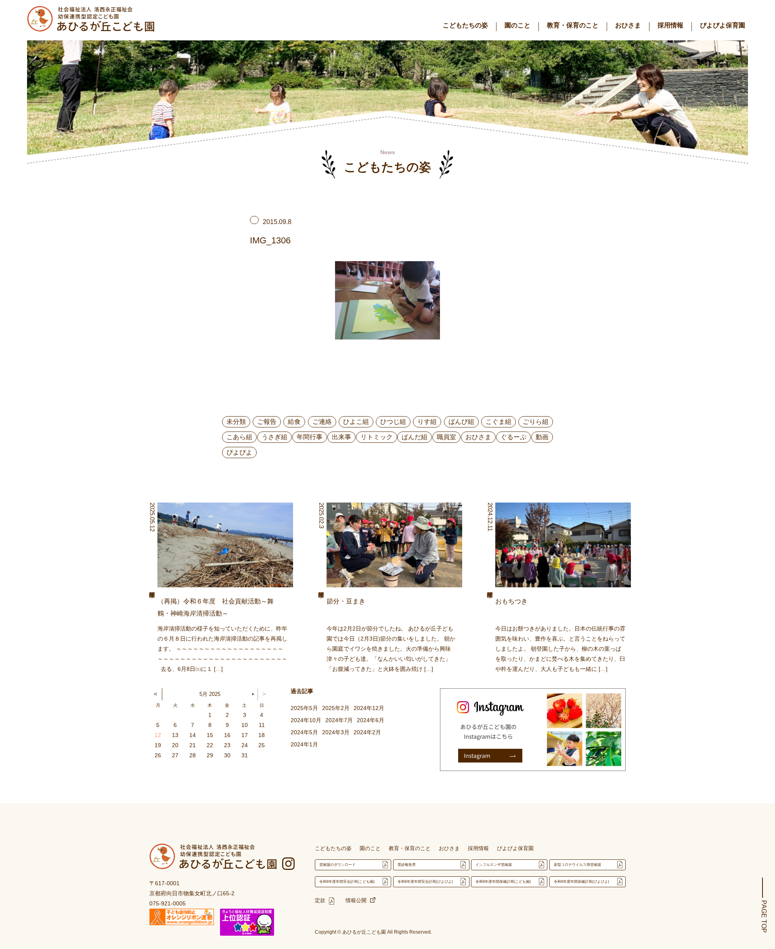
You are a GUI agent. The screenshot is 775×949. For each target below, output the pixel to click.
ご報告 (266, 421)
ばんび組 (461, 421)
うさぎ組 (274, 437)
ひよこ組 (356, 421)
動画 (542, 437)
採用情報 (670, 25)
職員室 (446, 437)
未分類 (236, 421)
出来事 (341, 437)
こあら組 (239, 437)
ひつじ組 (393, 421)
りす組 (427, 421)
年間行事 (310, 437)
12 (158, 735)
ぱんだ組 (414, 437)
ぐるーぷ (513, 437)
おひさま (628, 25)
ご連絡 (322, 421)
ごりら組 (536, 421)
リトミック (376, 437)
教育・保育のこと (573, 25)
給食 (294, 421)
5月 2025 (209, 694)
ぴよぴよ (239, 452)
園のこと (517, 25)
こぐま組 (498, 421)
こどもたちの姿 (465, 25)
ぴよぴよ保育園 (722, 25)
